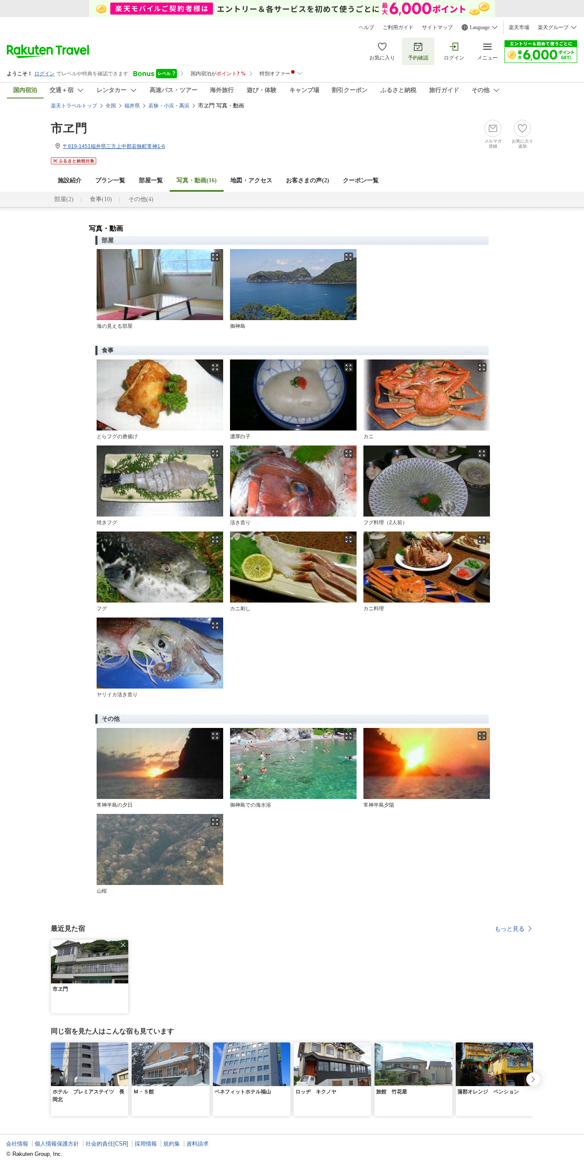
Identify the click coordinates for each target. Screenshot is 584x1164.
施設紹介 (70, 180)
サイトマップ (437, 27)
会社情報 (17, 1143)
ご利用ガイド (398, 27)
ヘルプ (366, 27)
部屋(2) (64, 199)
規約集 (171, 1143)
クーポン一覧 (361, 180)
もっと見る (510, 928)
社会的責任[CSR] (107, 1143)
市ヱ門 (69, 128)
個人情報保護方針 (57, 1143)
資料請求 (197, 1143)
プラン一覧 (110, 180)
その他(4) (140, 199)
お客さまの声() (307, 180)
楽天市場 (519, 27)
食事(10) (101, 199)
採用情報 (146, 1143)
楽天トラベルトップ (74, 106)
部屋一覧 (151, 180)
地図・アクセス (251, 180)
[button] (123, 945)
